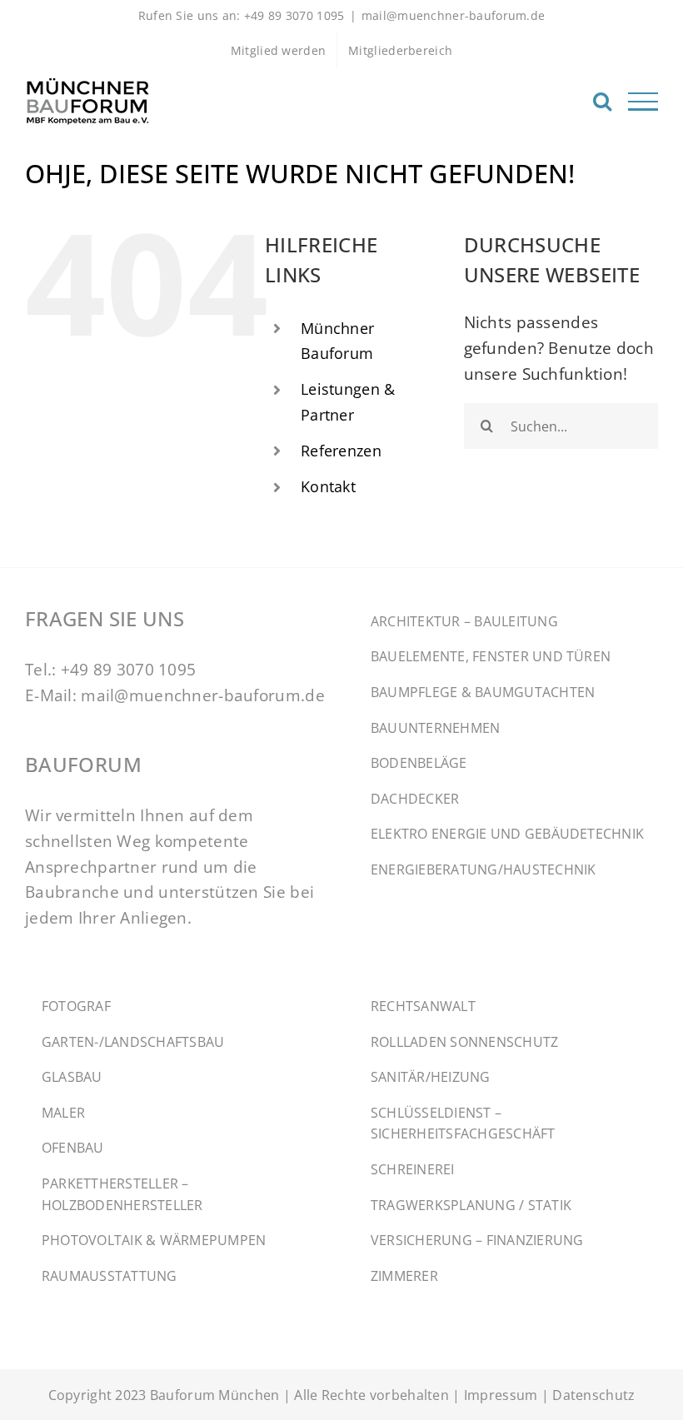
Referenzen (341, 451)
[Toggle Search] (602, 101)
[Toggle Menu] (643, 101)
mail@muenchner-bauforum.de (453, 15)
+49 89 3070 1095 (129, 669)
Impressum (501, 1395)
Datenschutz (593, 1395)
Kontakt (328, 486)
